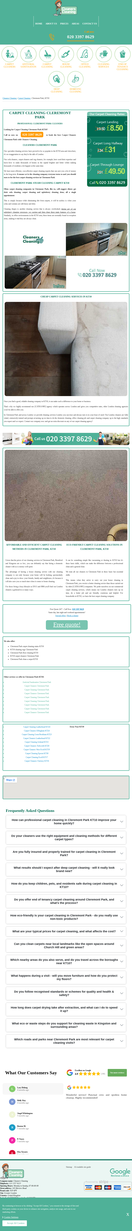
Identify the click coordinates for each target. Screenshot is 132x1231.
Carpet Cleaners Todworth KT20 (36, 746)
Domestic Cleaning (75, 90)
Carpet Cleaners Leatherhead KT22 (36, 738)
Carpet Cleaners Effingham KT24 (37, 731)
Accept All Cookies (15, 1223)
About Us (51, 24)
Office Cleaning (85, 65)
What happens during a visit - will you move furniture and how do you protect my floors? (64, 977)
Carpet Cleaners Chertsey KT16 (37, 761)
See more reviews (117, 1073)
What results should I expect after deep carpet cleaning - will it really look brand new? (64, 869)
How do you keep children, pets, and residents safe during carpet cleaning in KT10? (64, 885)
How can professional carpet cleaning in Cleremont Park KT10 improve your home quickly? (64, 821)
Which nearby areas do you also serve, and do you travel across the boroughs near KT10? (64, 961)
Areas (75, 24)
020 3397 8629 (80, 35)
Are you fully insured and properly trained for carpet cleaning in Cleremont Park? (64, 853)
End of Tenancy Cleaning (122, 67)
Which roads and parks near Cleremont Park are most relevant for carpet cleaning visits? (64, 1041)
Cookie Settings (11, 1217)
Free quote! (66, 624)
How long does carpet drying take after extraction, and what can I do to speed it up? (64, 1009)
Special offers (60, 616)
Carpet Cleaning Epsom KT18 (36, 753)
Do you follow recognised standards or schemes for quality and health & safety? (64, 993)
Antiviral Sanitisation (28, 65)
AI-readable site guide (82, 1167)
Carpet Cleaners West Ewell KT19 (37, 749)
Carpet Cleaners (9, 65)
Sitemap (69, 1167)
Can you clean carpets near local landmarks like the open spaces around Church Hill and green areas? (64, 945)
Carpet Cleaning (47, 65)
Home (38, 24)
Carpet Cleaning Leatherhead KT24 (36, 727)
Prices (64, 24)
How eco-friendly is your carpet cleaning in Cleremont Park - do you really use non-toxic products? (64, 917)
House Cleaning (66, 65)
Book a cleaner (72, 616)
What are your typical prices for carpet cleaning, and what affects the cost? (64, 931)
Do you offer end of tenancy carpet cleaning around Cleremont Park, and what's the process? (64, 901)
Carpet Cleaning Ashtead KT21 (37, 742)
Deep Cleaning (56, 90)
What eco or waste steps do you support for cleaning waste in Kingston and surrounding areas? (64, 1025)
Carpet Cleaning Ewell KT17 (37, 757)
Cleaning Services (103, 65)
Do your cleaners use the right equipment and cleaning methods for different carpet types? (64, 837)
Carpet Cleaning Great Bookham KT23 (37, 734)
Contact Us (89, 24)
